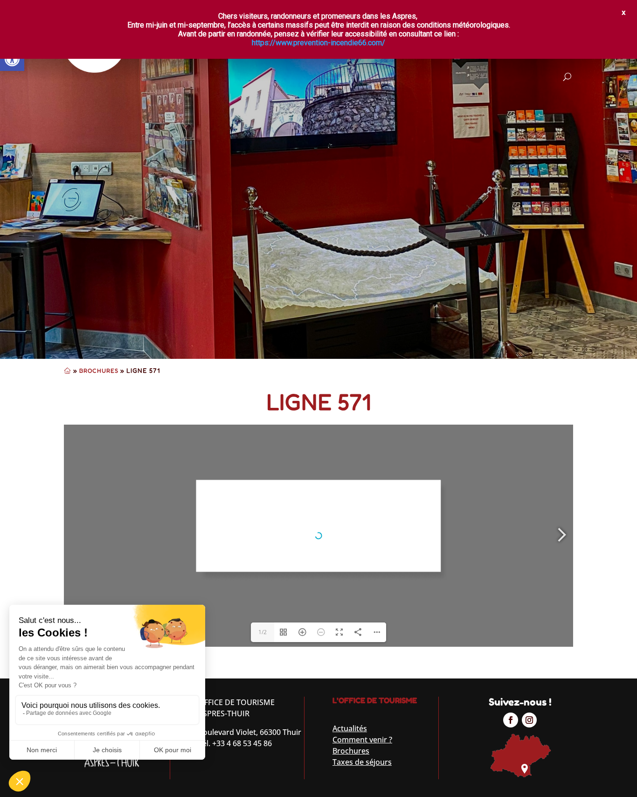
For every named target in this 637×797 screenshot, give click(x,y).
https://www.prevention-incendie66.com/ (318, 42)
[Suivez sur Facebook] (510, 720)
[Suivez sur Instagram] (529, 720)
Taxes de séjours (362, 762)
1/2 (262, 632)
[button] (12, 59)
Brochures (98, 370)
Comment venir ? (362, 739)
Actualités (349, 728)
